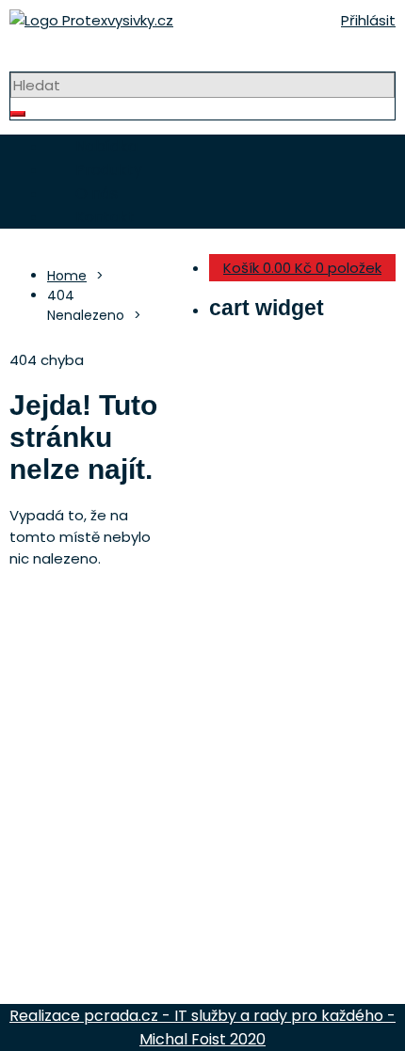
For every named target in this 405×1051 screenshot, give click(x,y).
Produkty (108, 170)
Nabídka (106, 146)
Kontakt (105, 217)
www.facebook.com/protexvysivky (219, 857)
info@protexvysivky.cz (146, 834)
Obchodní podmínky (86, 958)
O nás (96, 193)
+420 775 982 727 (106, 810)
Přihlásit (368, 20)
